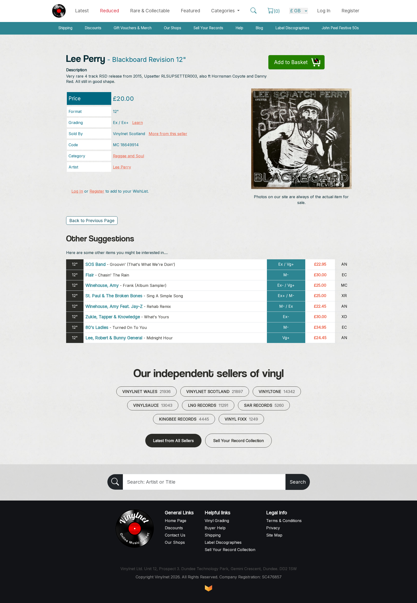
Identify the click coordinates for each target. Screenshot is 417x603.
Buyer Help (215, 527)
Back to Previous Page (91, 220)
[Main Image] (301, 138)
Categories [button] (223, 11)
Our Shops (172, 28)
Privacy (273, 527)
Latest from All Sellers (173, 440)
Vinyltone (277, 391)
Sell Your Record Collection (238, 440)
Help (239, 28)
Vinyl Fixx (241, 419)
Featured (190, 11)
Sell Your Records (208, 28)
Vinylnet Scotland (214, 391)
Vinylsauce (152, 405)
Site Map (274, 535)
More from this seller (168, 133)
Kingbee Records (184, 419)
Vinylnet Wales (146, 391)
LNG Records (208, 405)
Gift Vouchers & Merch (133, 28)
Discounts (93, 28)
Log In (77, 191)
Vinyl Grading (217, 520)
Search (298, 482)
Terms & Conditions (284, 520)
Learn (137, 122)
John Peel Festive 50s (340, 28)
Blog (259, 28)
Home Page (175, 520)
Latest (82, 11)
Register (350, 11)
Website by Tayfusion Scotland (208, 588)
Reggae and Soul (128, 155)
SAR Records (264, 405)
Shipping (65, 28)
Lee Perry (122, 167)
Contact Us (175, 535)
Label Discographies (292, 28)
